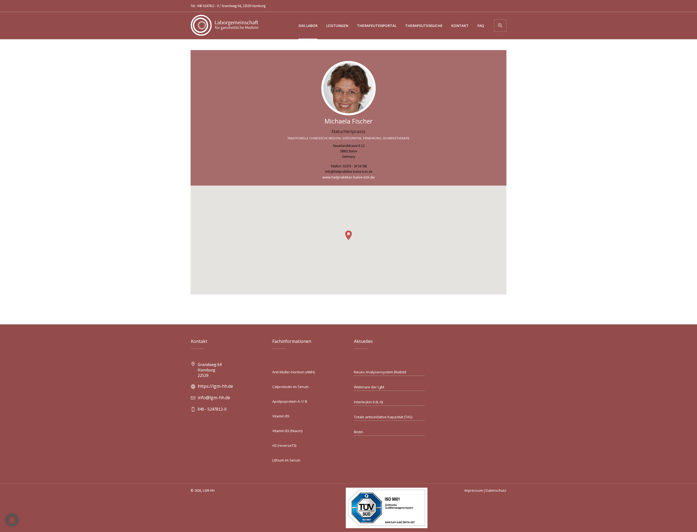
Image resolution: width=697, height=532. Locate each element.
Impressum (473, 490)
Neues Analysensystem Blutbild (380, 372)
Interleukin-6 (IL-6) (368, 401)
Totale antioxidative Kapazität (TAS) (383, 416)
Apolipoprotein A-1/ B (289, 401)
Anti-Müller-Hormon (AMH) (293, 372)
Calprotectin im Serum (290, 386)
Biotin (358, 431)
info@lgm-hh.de (214, 398)
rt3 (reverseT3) (284, 445)
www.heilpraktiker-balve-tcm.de (348, 177)
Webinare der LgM (369, 387)
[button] (348, 235)
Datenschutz (495, 490)
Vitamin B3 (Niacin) (287, 430)
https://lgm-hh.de (215, 386)
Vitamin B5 (280, 416)
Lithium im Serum (286, 460)
